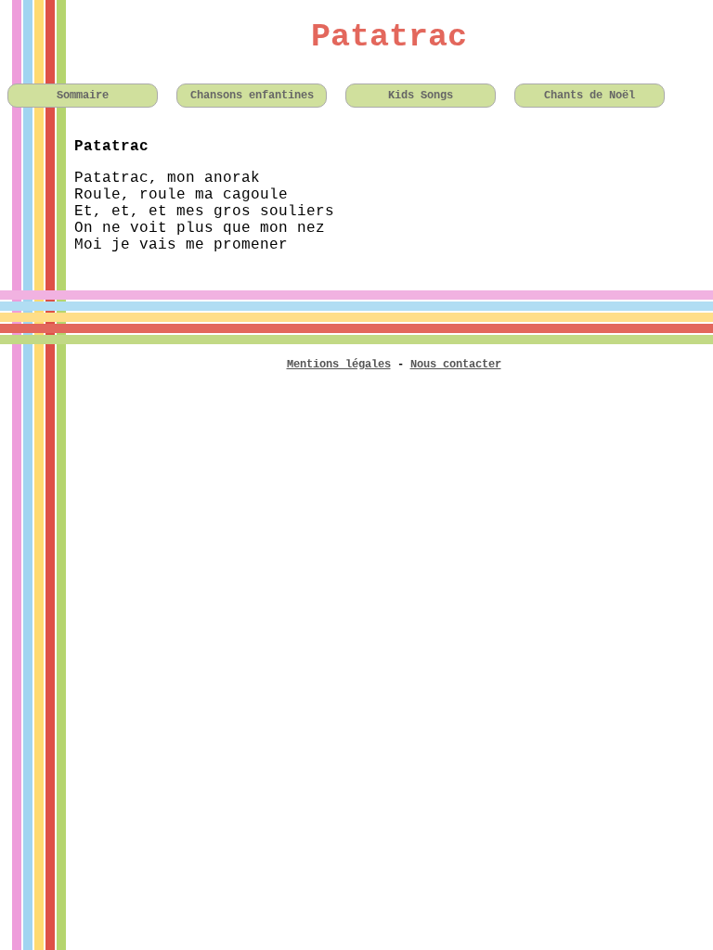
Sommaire (83, 95)
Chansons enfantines (252, 95)
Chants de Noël (589, 95)
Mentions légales (339, 364)
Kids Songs (420, 95)
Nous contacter (455, 364)
